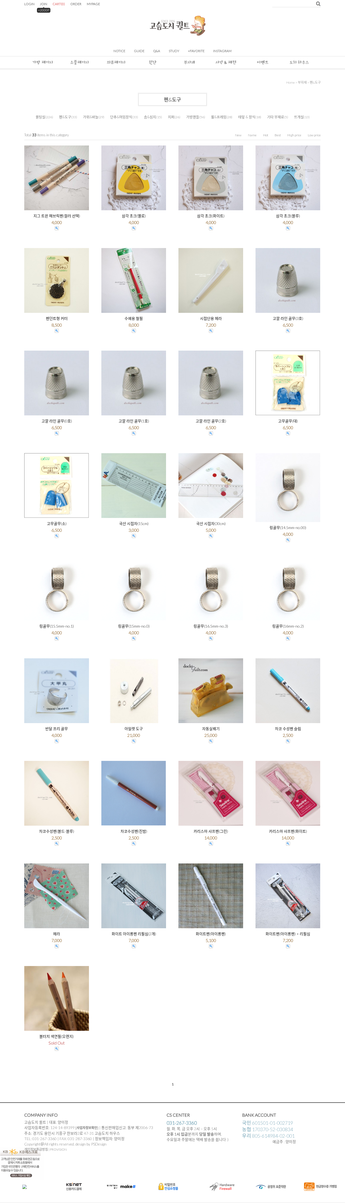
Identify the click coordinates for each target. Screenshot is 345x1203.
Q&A (156, 51)
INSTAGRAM (222, 51)
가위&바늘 (90, 117)
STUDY (174, 51)
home (290, 82)
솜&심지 (150, 117)
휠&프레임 (218, 117)
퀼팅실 (40, 117)
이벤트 (262, 62)
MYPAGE (93, 4)
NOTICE (119, 51)
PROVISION (58, 1149)
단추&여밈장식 (121, 117)
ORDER (75, 4)
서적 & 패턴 (225, 62)
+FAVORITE (196, 51)
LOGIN (29, 4)
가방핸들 (192, 117)
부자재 (189, 62)
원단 (153, 62)
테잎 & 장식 (246, 117)
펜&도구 (315, 82)
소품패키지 (79, 62)
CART (59, 4)
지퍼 (171, 117)
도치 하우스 (299, 62)
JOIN (43, 4)
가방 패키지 (42, 62)
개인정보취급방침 (36, 1149)
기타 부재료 (275, 117)
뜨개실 (299, 117)
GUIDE (139, 51)
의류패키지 (116, 62)
